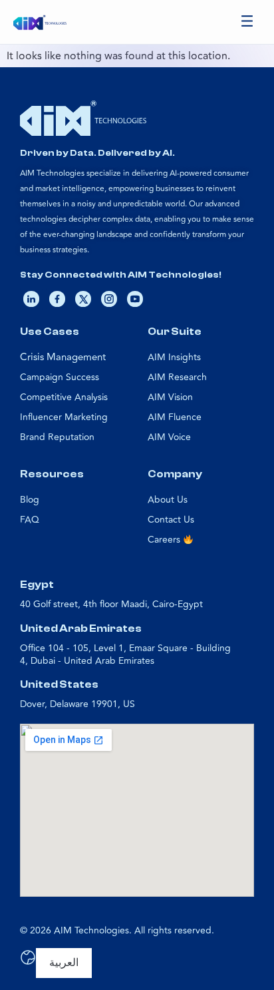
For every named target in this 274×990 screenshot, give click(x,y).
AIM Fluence (175, 417)
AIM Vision (170, 397)
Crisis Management (63, 357)
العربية (63, 963)
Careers (165, 540)
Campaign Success (59, 377)
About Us (168, 500)
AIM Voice (169, 437)
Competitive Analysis (64, 397)
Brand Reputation (57, 437)
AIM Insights (174, 357)
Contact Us (171, 520)
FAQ (29, 520)
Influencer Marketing (64, 417)
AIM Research (177, 377)
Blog (29, 500)
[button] (247, 22)
